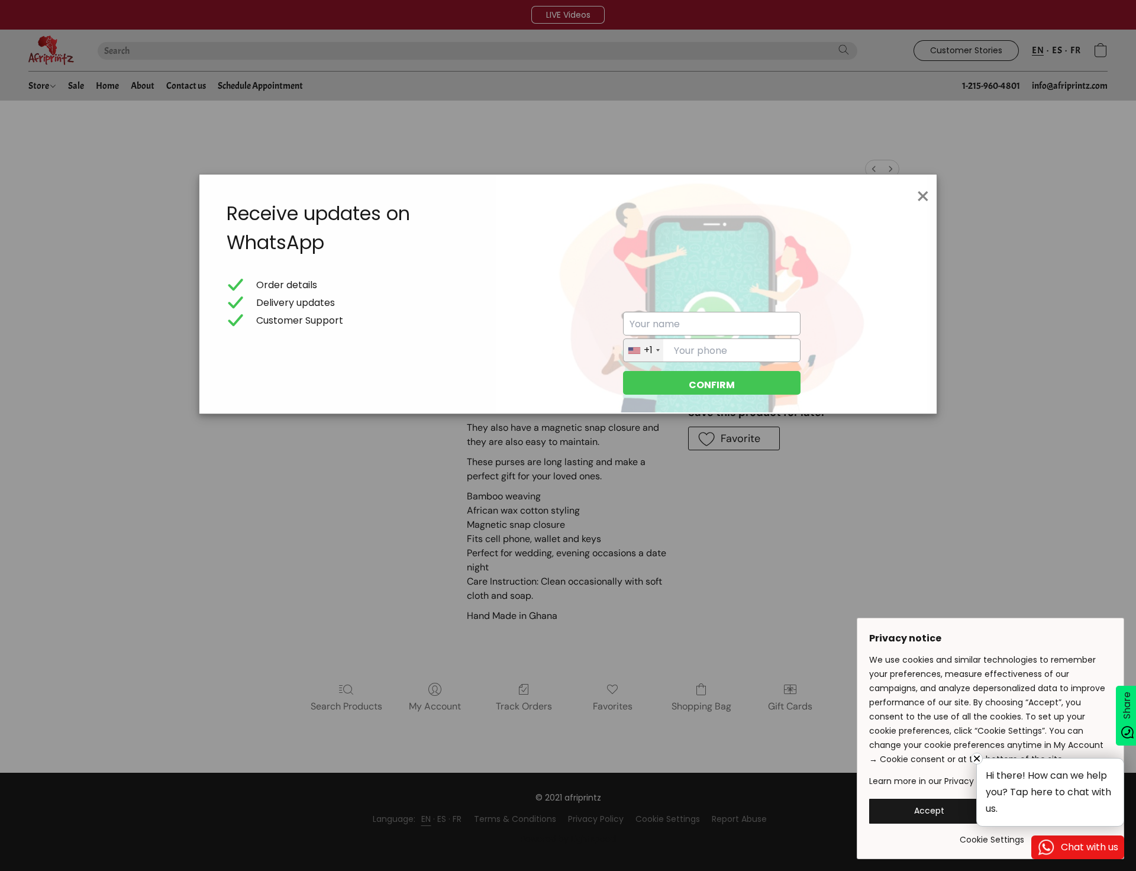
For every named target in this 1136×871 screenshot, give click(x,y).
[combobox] (643, 350)
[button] (929, 811)
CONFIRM (712, 385)
